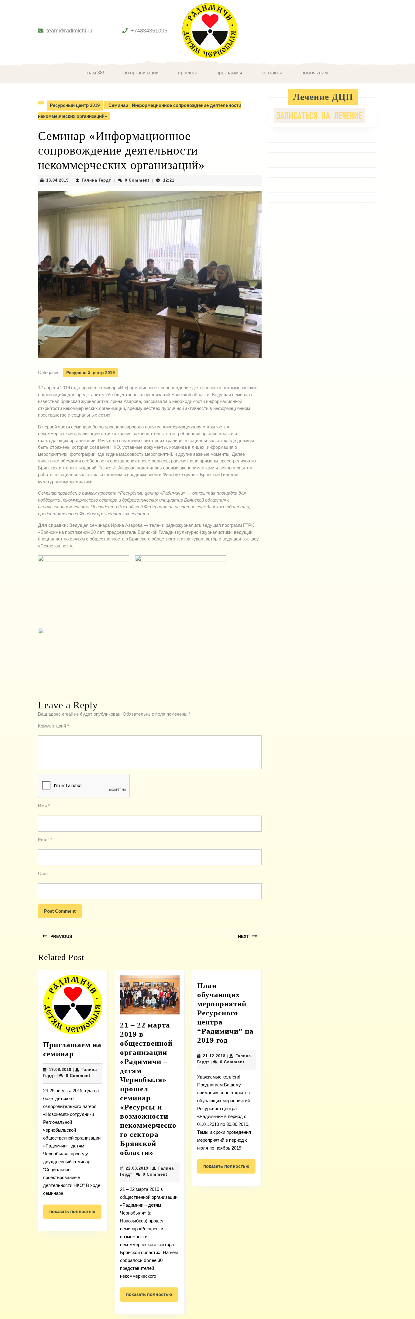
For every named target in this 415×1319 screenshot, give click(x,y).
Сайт (43, 873)
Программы (229, 72)
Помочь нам (314, 72)
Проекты (187, 72)
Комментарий (53, 725)
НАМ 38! (95, 72)
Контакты (272, 72)
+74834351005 (149, 31)
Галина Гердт (96, 180)
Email (45, 839)
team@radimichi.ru (69, 31)
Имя (44, 805)
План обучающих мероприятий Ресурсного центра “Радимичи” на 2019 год (225, 1012)
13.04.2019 (57, 180)
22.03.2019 (137, 1168)
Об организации (141, 72)
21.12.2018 (214, 1056)
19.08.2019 (60, 1069)
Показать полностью (75, 1213)
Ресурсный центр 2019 (75, 105)
